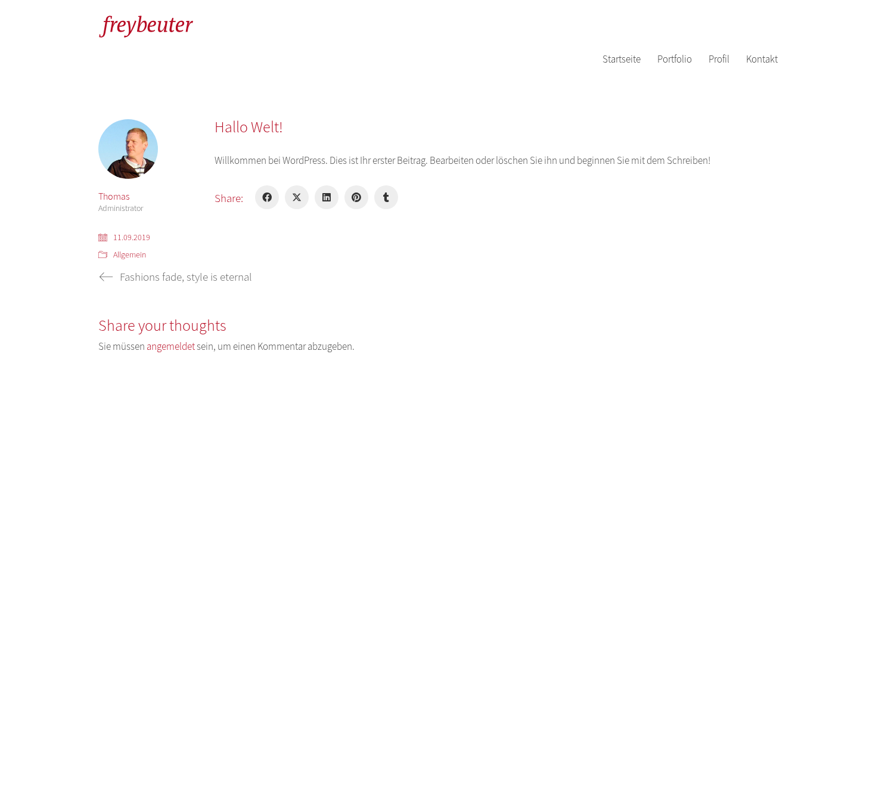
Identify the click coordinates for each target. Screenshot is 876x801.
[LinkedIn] (326, 197)
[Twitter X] (297, 197)
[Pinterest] (356, 197)
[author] (128, 149)
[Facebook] (267, 197)
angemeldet (171, 346)
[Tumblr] (386, 197)
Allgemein (129, 255)
